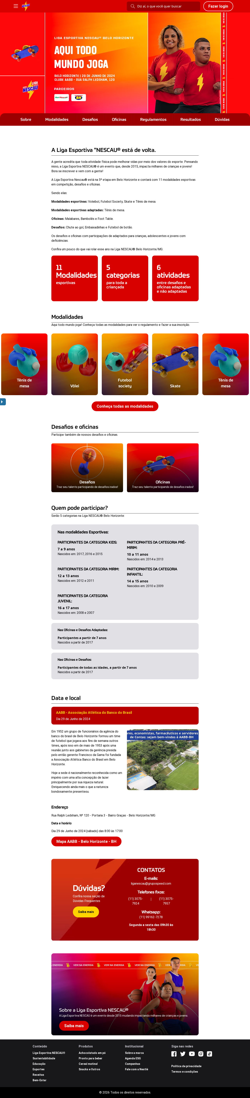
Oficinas (119, 119)
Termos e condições (184, 1071)
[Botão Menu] (16, 6)
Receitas (38, 1074)
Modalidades (56, 119)
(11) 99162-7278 (151, 917)
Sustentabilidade (44, 1058)
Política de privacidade (186, 1066)
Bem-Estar (39, 1080)
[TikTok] (209, 1054)
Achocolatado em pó (92, 1052)
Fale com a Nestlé (136, 1069)
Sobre (26, 119)
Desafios (90, 119)
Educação (39, 1063)
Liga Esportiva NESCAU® (49, 1052)
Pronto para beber (90, 1058)
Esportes (39, 1069)
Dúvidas (222, 119)
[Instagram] (200, 1054)
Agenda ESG (133, 1058)
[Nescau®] (26, 6)
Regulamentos (153, 119)
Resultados (190, 119)
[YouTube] (192, 1054)
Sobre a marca (134, 1052)
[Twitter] (183, 1054)
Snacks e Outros (89, 1069)
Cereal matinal (88, 1063)
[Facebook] (174, 1054)
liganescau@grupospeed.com (151, 883)
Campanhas (132, 1063)
